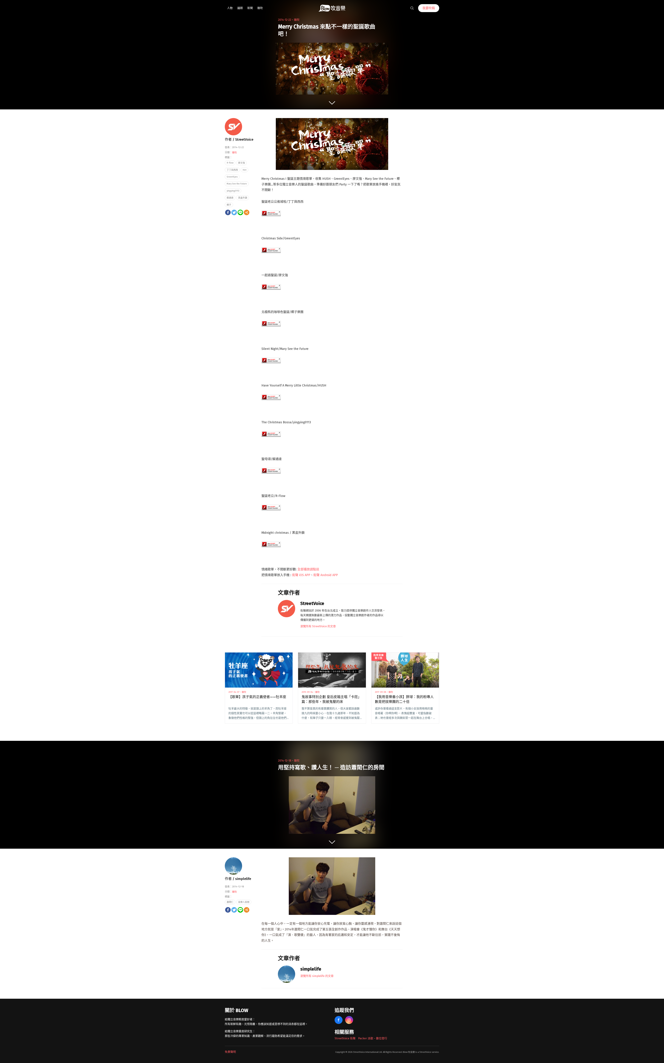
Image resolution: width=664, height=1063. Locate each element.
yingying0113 (233, 190)
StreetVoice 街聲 (345, 1038)
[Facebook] (228, 212)
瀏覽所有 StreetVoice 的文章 (318, 626)
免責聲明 (230, 1051)
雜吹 (260, 8)
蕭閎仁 (230, 902)
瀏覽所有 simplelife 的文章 (317, 976)
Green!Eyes (232, 176)
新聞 (250, 8)
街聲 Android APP (325, 575)
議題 (240, 8)
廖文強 (241, 162)
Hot (244, 170)
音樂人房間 (243, 902)
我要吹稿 (428, 8)
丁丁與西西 (232, 170)
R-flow (230, 162)
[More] (246, 212)
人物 (230, 8)
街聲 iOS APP (301, 575)
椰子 (229, 204)
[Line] (240, 212)
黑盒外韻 (242, 197)
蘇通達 (230, 197)
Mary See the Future (237, 183)
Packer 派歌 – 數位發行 (372, 1038)
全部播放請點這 (308, 569)
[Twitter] (234, 212)
